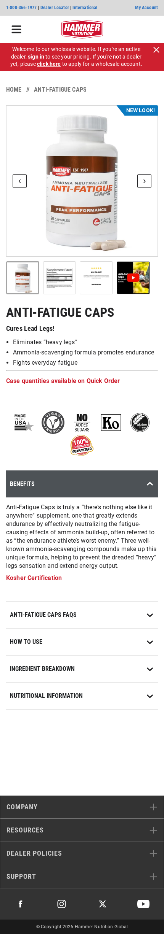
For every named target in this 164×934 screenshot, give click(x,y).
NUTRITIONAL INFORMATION (46, 695)
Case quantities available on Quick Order (63, 380)
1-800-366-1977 (21, 7)
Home (14, 89)
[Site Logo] (82, 29)
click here (49, 64)
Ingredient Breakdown (42, 668)
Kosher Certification (34, 577)
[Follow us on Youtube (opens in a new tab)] (143, 904)
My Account (146, 7)
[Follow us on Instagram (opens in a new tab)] (61, 904)
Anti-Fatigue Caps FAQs (43, 614)
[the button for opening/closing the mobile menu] (16, 29)
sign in (36, 57)
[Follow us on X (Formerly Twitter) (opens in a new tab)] (102, 904)
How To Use (26, 641)
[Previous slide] (20, 181)
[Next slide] (144, 181)
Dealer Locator (54, 7)
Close (156, 50)
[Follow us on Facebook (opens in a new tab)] (20, 904)
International (84, 7)
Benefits (22, 484)
